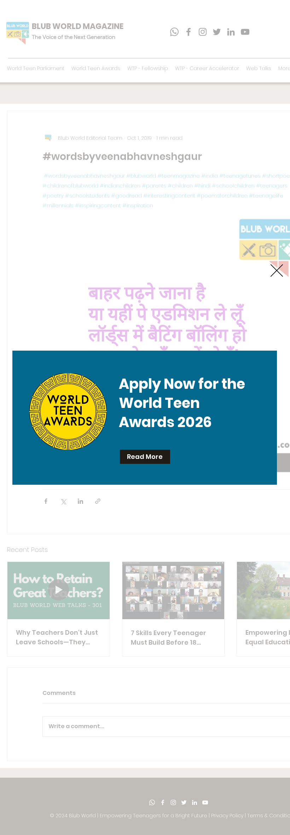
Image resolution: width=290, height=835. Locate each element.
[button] (277, 270)
